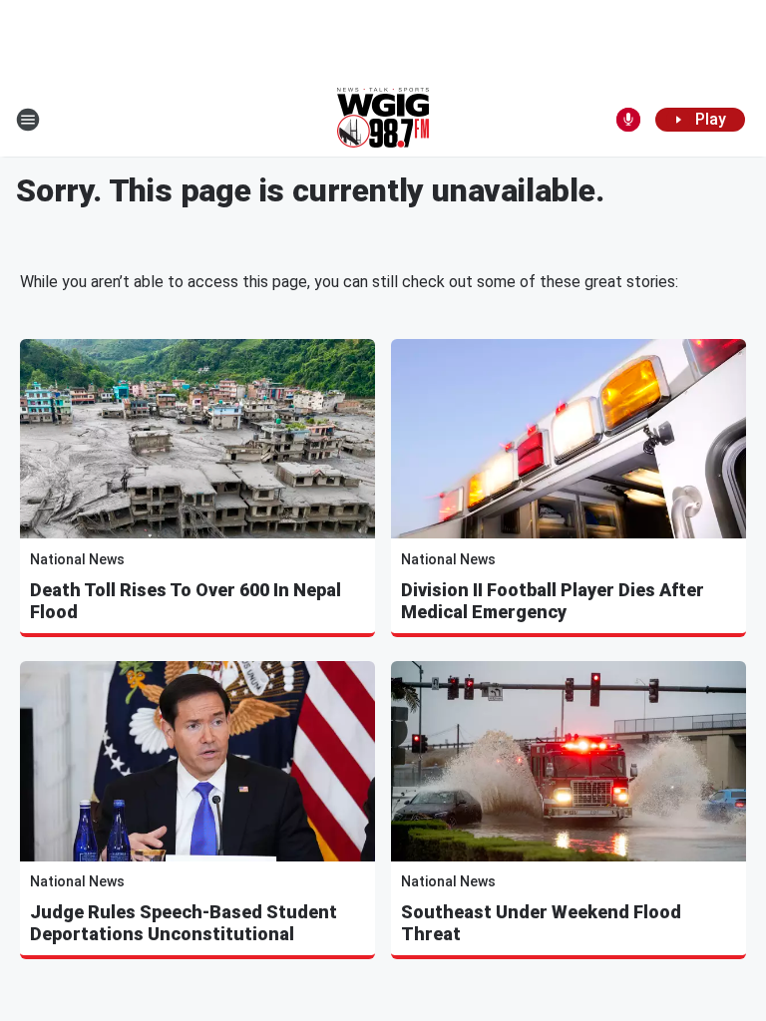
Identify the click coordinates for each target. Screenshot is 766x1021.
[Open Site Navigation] (28, 120)
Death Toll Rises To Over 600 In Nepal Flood (185, 600)
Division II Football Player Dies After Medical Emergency (552, 600)
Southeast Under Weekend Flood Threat (541, 922)
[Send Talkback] (628, 120)
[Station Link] (383, 120)
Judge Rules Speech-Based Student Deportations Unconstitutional (183, 922)
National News (77, 559)
